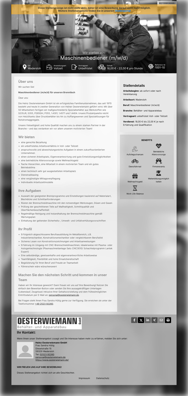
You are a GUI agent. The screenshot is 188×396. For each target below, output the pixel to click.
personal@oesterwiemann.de (64, 295)
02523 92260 (47, 354)
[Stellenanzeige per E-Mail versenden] (161, 320)
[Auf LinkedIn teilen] (148, 320)
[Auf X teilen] (141, 320)
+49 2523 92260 (44, 303)
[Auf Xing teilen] (154, 320)
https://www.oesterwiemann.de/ (52, 360)
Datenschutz (102, 378)
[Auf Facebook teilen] (134, 320)
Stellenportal (123, 10)
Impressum (84, 378)
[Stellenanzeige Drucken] (168, 320)
